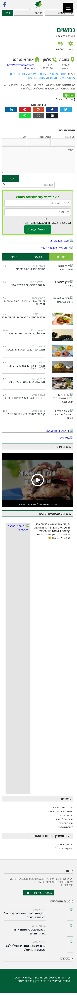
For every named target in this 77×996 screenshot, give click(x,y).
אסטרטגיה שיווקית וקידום (57, 981)
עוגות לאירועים (36, 78)
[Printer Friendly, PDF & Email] (69, 95)
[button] (4, 184)
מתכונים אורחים (66, 815)
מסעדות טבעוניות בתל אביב (60, 811)
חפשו (7, 12)
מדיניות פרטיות (25, 981)
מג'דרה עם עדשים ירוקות (61, 807)
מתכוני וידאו (63, 447)
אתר (24, 136)
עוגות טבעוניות (37, 74)
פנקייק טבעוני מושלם (63, 848)
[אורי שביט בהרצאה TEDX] (37, 431)
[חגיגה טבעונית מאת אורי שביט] (37, 248)
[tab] (61, 257)
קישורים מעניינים (65, 827)
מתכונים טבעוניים (39, 977)
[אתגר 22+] (37, 438)
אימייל (45, 136)
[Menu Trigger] (68, 8)
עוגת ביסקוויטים (66, 823)
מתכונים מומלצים (65, 844)
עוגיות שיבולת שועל (64, 819)
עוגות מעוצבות (55, 78)
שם (70, 136)
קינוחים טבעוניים (57, 74)
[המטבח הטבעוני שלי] (37, 240)
